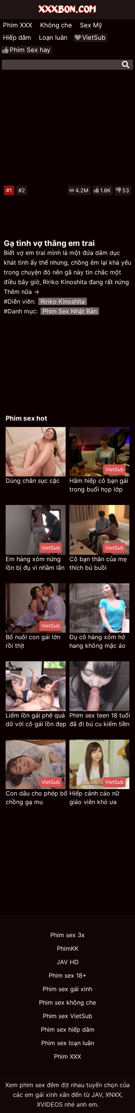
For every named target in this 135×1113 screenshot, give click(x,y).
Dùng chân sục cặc (33, 480)
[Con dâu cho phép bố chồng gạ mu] (36, 764)
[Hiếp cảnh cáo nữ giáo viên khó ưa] (99, 764)
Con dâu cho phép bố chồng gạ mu (37, 797)
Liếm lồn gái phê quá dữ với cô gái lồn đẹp (36, 720)
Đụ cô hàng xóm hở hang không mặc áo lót (97, 641)
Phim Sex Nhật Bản (70, 311)
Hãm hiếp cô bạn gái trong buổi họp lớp (98, 485)
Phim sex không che (67, 1002)
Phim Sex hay (30, 50)
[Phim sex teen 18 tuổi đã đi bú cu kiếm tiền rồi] (99, 686)
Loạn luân (53, 37)
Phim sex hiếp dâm (67, 1029)
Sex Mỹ (91, 25)
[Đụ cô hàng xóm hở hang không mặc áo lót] (99, 608)
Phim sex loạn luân (67, 1043)
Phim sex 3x (67, 935)
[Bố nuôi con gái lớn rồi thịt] (36, 608)
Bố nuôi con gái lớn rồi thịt (33, 641)
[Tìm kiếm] (125, 64)
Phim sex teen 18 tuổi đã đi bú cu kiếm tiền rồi (99, 720)
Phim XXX (17, 25)
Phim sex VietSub (67, 1016)
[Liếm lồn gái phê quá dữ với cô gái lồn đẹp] (36, 686)
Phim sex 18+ (68, 975)
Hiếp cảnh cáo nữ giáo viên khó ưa (94, 797)
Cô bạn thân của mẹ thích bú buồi (98, 563)
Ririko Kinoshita (62, 301)
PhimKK (67, 948)
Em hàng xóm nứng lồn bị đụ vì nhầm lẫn (35, 563)
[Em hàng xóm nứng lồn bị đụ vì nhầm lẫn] (36, 530)
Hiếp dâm (17, 37)
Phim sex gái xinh (67, 989)
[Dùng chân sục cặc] (36, 452)
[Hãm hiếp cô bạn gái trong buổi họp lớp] (99, 452)
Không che (56, 25)
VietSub (93, 37)
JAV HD (68, 962)
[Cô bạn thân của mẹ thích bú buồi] (99, 530)
